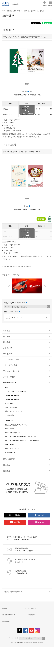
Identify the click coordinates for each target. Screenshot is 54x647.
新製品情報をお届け (24, 549)
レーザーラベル (10, 444)
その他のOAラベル (11, 452)
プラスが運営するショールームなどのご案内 (22, 538)
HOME (3, 11)
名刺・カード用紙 (11, 407)
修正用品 (6, 336)
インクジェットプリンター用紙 (15, 391)
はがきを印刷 (32, 11)
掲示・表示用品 (9, 459)
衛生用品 (6, 471)
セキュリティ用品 (10, 365)
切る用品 (6, 342)
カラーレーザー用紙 (12, 395)
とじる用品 (7, 348)
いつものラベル (10, 429)
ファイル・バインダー (12, 371)
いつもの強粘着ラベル (12, 433)
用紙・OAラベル (18, 11)
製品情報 (9, 11)
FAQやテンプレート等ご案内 (25, 561)
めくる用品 (7, 354)
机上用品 (6, 465)
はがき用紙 (9, 403)
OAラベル (9, 421)
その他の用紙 (9, 415)
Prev (5, 62)
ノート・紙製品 (9, 377)
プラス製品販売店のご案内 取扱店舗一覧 (17, 267)
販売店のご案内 (21, 572)
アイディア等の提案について (13, 592)
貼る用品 (6, 331)
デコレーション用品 (11, 359)
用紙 (25, 11)
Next (49, 62)
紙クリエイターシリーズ (13, 411)
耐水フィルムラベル (12, 448)
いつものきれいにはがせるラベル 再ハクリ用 (20, 436)
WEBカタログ (16, 317)
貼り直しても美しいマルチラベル (16, 425)
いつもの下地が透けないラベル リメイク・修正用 (22, 440)
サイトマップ (32, 608)
